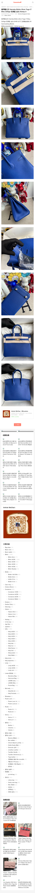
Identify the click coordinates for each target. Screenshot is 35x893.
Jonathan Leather (13, 750)
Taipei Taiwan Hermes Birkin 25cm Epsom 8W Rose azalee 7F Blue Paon (24, 840)
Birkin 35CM (11, 564)
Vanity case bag (12, 782)
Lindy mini (11, 670)
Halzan (7, 609)
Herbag (7, 619)
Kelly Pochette (12, 693)
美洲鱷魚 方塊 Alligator (14, 764)
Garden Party (9, 604)
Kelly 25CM (11, 631)
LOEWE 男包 (11, 683)
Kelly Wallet (11, 655)
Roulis (7, 707)
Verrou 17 (11, 717)
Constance (8, 589)
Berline (10, 725)
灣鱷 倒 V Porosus (13, 762)
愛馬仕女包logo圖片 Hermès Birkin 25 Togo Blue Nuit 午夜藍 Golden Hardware (25, 476)
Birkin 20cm (11, 557)
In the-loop (8, 622)
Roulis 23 (10, 712)
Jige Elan (7, 624)
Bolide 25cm (11, 577)
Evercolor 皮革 (12, 747)
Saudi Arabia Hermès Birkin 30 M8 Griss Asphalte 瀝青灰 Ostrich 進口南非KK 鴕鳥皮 (25, 852)
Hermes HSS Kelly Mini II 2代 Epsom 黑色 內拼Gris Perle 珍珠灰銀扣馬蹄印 (10, 840)
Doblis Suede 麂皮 (13, 745)
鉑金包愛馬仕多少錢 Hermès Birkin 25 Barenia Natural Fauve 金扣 (10, 442)
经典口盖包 (11, 792)
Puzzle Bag (11, 685)
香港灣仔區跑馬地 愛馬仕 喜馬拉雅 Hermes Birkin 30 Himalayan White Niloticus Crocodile (25, 884)
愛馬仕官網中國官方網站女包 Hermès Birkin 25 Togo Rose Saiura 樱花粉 (25, 463)
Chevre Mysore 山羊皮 (14, 743)
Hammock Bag (12, 678)
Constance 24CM (13, 594)
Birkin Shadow (12, 569)
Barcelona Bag (12, 676)
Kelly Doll (10, 650)
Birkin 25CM (8, 15)
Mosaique (8, 696)
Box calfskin (11, 740)
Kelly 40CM (11, 641)
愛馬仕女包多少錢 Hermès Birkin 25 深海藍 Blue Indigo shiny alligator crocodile (10, 498)
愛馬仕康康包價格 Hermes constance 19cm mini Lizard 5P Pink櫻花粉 (10, 818)
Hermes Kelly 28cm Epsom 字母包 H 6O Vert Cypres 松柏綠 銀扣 (25, 862)
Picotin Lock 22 (12, 704)
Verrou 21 (11, 720)
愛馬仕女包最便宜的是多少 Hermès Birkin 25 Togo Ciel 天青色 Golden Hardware (10, 487)
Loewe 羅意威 (9, 673)
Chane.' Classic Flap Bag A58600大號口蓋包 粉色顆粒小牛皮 (10, 874)
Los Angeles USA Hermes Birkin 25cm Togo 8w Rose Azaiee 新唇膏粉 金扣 (10, 884)
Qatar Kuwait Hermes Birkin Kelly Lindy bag (17, 6)
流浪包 (10, 787)
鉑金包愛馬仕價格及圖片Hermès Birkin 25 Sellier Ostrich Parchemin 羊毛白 (10, 453)
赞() (17, 424)
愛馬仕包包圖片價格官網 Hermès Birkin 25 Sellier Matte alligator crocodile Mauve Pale (10, 476)
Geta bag (7, 607)
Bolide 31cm (11, 581)
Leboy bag (11, 780)
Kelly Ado (10, 643)
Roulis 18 (10, 709)
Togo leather (11, 757)
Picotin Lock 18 (12, 701)
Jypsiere (7, 626)
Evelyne (7, 602)
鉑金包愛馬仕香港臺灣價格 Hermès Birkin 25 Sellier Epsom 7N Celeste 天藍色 (25, 453)
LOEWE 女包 (11, 681)
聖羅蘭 (7, 772)
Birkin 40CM (11, 566)
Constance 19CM (13, 592)
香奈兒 (7, 777)
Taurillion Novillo (12, 752)
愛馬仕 (7, 722)
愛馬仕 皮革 (8, 735)
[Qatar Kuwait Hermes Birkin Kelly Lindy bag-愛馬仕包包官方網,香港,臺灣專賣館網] (17, 2)
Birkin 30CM (11, 562)
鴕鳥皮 (10, 766)
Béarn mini (8, 550)
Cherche (10, 728)
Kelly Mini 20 (11, 691)
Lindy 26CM (11, 665)
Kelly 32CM (11, 636)
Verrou (7, 715)
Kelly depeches (9, 660)
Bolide (7, 572)
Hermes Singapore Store (24, 14)
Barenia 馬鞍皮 (12, 738)
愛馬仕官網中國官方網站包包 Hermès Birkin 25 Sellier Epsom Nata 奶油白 (10, 464)
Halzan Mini (11, 616)
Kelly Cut (10, 646)
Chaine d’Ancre (9, 587)
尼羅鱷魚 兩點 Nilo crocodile (16, 759)
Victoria (10, 730)
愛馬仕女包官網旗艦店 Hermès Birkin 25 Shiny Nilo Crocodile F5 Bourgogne (25, 498)
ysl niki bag (11, 774)
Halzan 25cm (12, 612)
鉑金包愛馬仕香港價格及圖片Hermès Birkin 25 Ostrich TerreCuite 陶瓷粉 (25, 442)
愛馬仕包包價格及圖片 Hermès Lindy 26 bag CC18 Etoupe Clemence (25, 806)
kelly (6, 629)
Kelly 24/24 (8, 658)
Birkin (31, 6)
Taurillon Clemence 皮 (14, 754)
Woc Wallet (11, 785)
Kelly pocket (11, 653)
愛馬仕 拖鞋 (8, 733)
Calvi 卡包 (8, 584)
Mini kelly (7, 688)
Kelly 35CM (11, 639)
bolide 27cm (11, 579)
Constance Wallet (13, 599)
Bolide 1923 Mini (13, 574)
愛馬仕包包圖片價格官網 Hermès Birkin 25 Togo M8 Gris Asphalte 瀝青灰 (25, 486)
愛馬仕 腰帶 (8, 769)
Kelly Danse (11, 648)
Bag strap (7, 547)
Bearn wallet (8, 552)
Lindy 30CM (11, 668)
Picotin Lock (8, 699)
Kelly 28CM (11, 634)
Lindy (6, 663)
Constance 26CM (13, 597)
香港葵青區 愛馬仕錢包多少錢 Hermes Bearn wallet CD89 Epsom (9, 851)
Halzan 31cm (12, 614)
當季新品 (10, 789)
